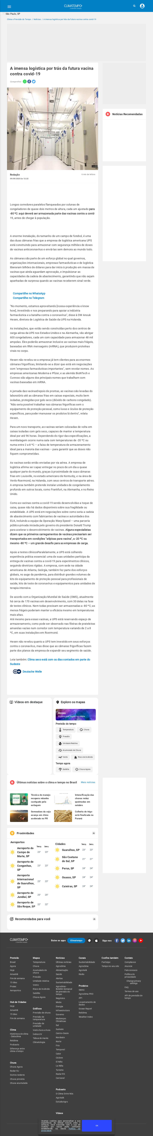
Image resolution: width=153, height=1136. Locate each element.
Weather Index (86, 1017)
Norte (58, 1041)
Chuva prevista (17, 1079)
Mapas (36, 958)
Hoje (12, 970)
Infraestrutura (63, 1010)
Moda (58, 1002)
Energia (59, 1006)
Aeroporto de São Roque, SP (26, 904)
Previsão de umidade (38, 1024)
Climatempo (76, 940)
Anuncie (128, 966)
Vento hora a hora (41, 1030)
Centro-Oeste (62, 1033)
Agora (13, 966)
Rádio (81, 974)
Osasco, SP (69, 877)
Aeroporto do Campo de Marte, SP (25, 852)
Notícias (60, 958)
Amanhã (14, 974)
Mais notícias (88, 782)
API (80, 998)
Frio (58, 1045)
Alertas (59, 978)
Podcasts (14, 1044)
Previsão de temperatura (39, 1018)
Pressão (66, 736)
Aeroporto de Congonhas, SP (25, 865)
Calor (58, 1053)
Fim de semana (17, 978)
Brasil (13, 962)
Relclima (14, 1040)
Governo (60, 1014)
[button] (134, 6)
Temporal (60, 1049)
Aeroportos (15, 990)
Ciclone (59, 1058)
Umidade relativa (41, 981)
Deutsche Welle (32, 671)
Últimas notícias (63, 962)
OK (97, 1126)
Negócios (60, 998)
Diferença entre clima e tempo (17, 1049)
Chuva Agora (84, 769)
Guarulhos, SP (71, 849)
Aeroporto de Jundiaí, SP (25, 894)
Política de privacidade (130, 975)
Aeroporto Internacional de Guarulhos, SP (25, 881)
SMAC (82, 990)
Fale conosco (131, 970)
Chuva (86, 730)
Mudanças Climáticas (61, 1019)
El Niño (59, 1062)
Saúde (59, 974)
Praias (13, 986)
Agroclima (61, 966)
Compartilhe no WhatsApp (29, 293)
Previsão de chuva (42, 1012)
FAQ (127, 987)
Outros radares (17, 1075)
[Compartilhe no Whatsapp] (24, 82)
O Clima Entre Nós (64, 1093)
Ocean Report (85, 1008)
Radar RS (60, 1074)
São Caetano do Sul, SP (70, 859)
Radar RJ (14, 1071)
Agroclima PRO (86, 994)
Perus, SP (68, 868)
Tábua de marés (40, 1038)
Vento (65, 757)
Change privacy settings (134, 982)
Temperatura (68, 730)
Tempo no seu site (110, 966)
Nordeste (60, 1037)
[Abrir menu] (9, 6)
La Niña (59, 1066)
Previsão (14, 958)
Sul (57, 1025)
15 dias (13, 982)
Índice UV (37, 1034)
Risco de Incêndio (85, 757)
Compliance (130, 962)
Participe (106, 962)
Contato (129, 958)
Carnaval (60, 1078)
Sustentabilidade (64, 982)
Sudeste (60, 1029)
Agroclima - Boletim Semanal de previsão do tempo (64, 990)
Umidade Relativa (70, 743)
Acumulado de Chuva (72, 750)
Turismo (60, 1070)
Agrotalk (60, 1097)
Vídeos (59, 1113)
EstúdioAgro (62, 1102)
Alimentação (62, 970)
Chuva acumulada (19, 1083)
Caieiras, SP (69, 886)
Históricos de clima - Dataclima (19, 1035)
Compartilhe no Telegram (28, 297)
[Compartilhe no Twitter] (33, 82)
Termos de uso (132, 991)
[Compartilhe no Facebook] (29, 82)
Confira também (110, 958)
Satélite (66, 769)
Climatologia (39, 1042)
